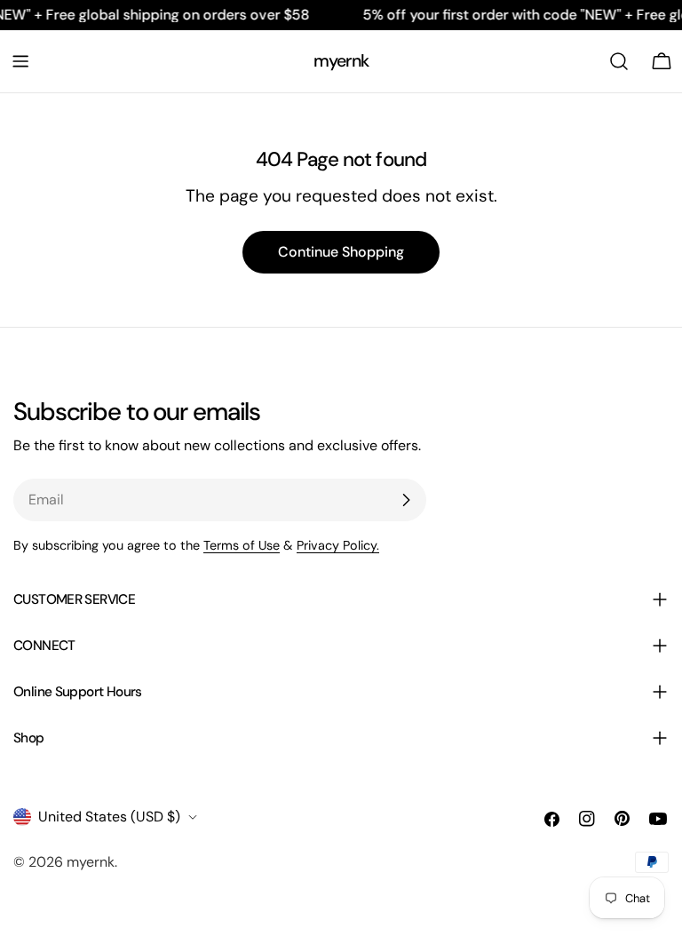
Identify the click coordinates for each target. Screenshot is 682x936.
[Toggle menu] (20, 61)
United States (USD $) (109, 816)
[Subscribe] (405, 500)
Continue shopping (341, 251)
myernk (341, 61)
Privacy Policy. (338, 545)
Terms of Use (241, 545)
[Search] (619, 61)
